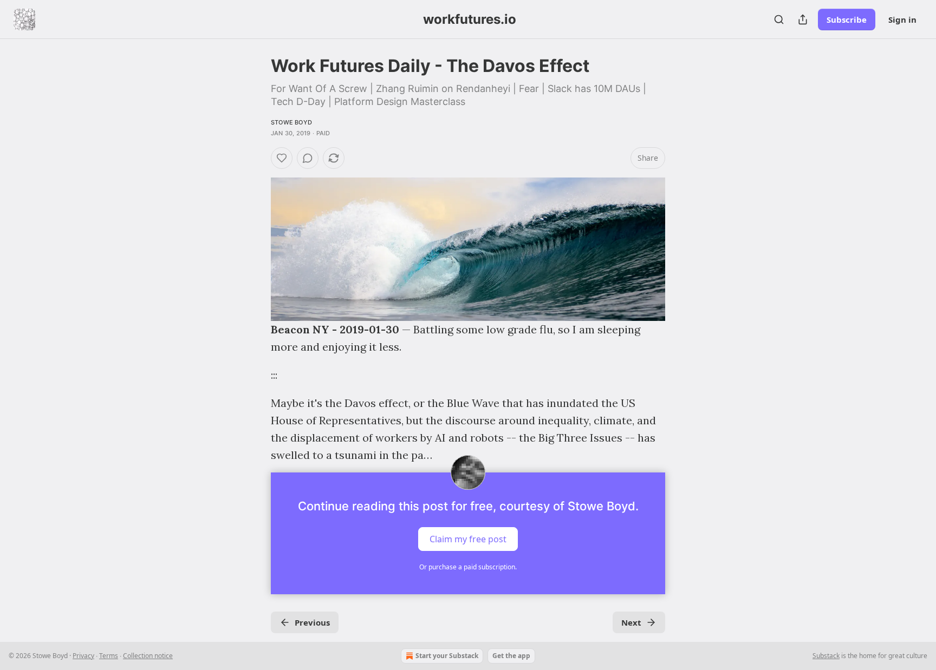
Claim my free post (468, 539)
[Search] (779, 19)
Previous (312, 622)
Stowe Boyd (291, 122)
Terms (108, 655)
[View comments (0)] (307, 158)
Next (631, 622)
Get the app (511, 655)
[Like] (281, 158)
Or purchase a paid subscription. (468, 567)
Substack (826, 655)
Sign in (902, 19)
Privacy (83, 655)
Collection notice (148, 655)
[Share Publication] (803, 19)
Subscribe (847, 19)
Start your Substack (446, 655)
